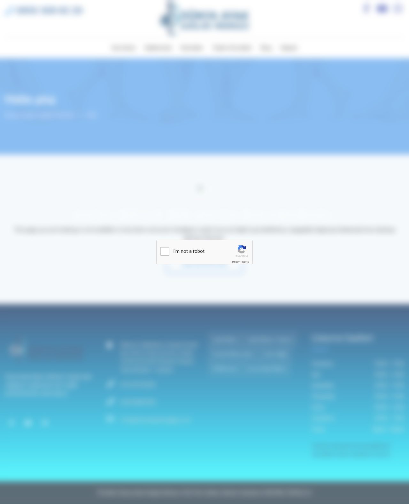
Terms (245, 261)
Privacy (236, 261)
